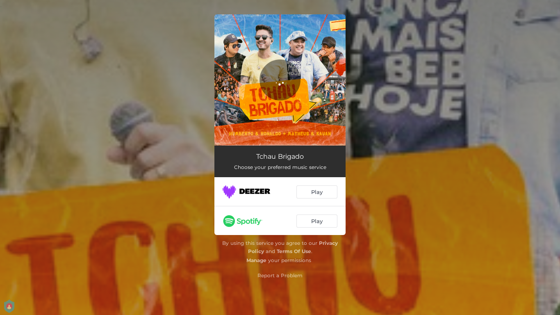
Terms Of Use (294, 251)
